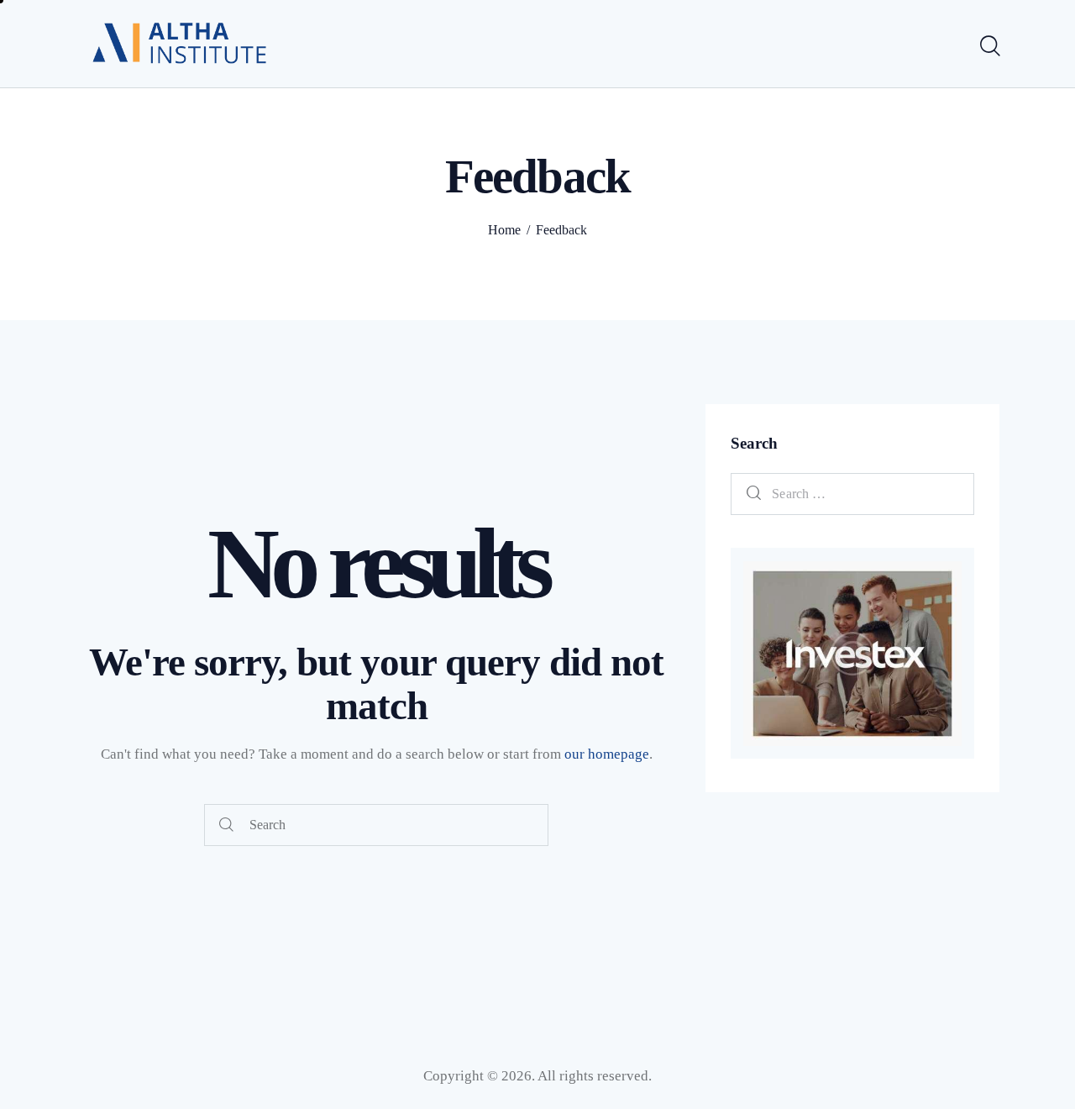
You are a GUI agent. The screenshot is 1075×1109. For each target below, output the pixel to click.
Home (504, 230)
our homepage (606, 754)
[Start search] (988, 46)
